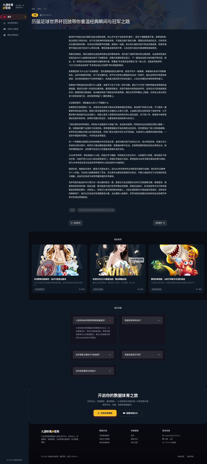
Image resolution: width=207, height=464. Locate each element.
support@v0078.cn (172, 435)
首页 (9, 17)
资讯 (39, 9)
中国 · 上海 (168, 439)
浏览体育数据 (106, 413)
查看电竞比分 (132, 413)
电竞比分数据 (12, 29)
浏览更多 (158, 223)
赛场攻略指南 (12, 35)
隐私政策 (181, 456)
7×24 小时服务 (170, 442)
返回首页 (77, 223)
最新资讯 (134, 439)
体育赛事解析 (12, 23)
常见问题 (134, 442)
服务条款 (190, 456)
